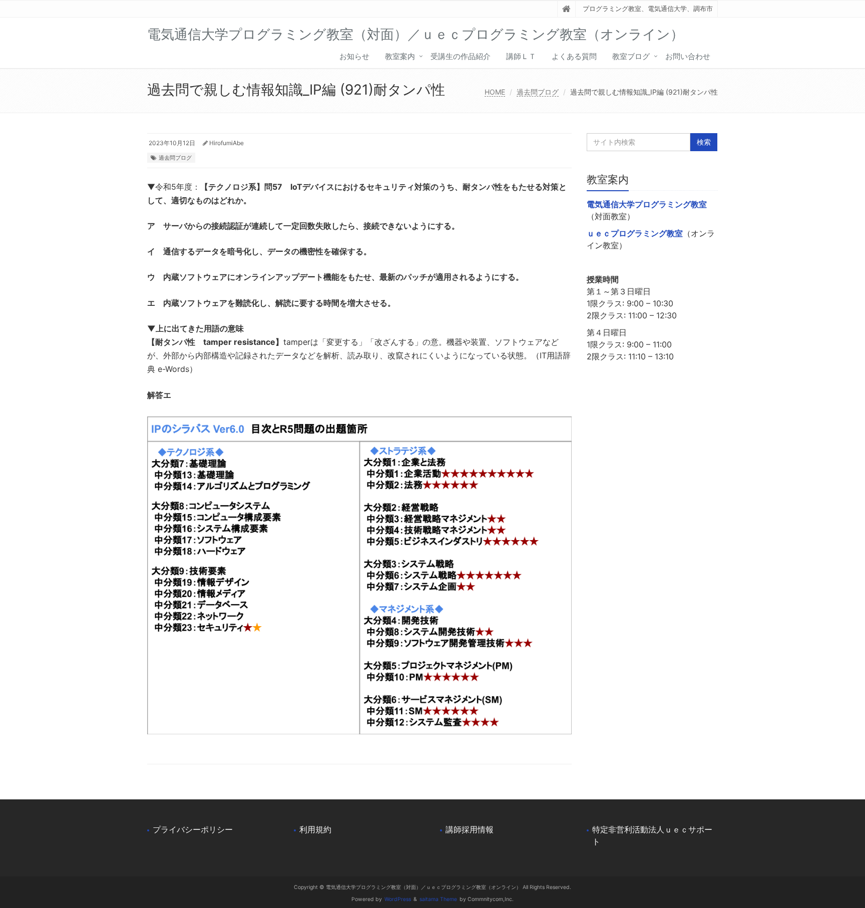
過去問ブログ (538, 92)
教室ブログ (631, 56)
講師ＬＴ (521, 56)
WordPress (397, 899)
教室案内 (400, 56)
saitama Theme (438, 899)
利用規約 (315, 829)
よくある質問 (574, 56)
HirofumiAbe (226, 143)
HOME (495, 92)
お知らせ (354, 56)
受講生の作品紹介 (460, 56)
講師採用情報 (470, 829)
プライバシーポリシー (193, 829)
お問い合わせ (687, 56)
